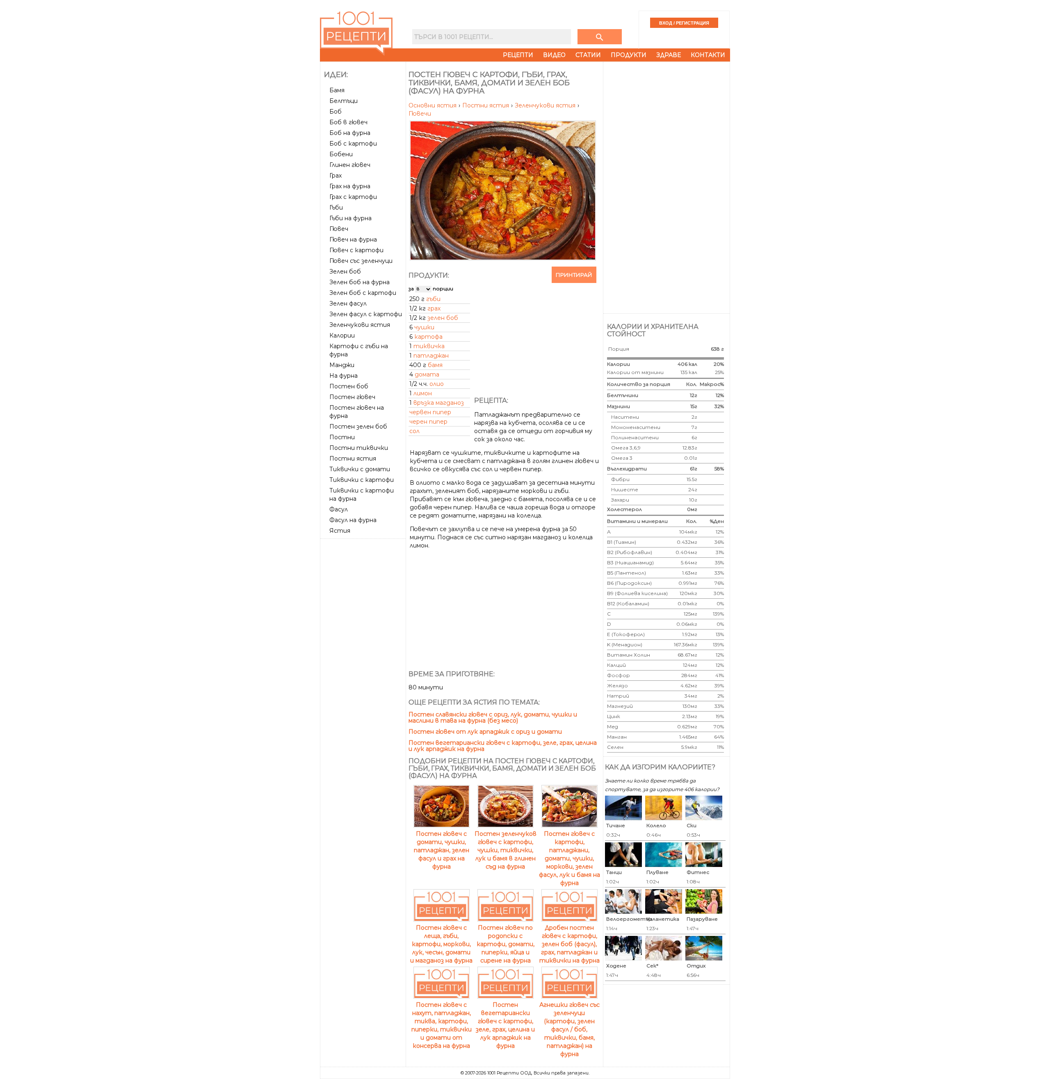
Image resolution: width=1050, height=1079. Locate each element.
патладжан (431, 355)
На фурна (343, 375)
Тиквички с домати (359, 469)
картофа (428, 336)
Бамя (337, 90)
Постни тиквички (358, 448)
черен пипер (428, 421)
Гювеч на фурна (353, 239)
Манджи (341, 365)
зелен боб (442, 318)
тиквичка (429, 346)
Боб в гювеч (348, 122)
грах (434, 308)
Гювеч (338, 229)
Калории (342, 335)
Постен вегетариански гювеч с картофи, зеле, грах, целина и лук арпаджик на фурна (503, 746)
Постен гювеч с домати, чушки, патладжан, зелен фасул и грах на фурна (441, 850)
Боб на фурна (349, 133)
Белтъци (343, 101)
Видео (554, 55)
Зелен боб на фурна (359, 282)
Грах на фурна (349, 186)
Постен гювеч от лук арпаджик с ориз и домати (485, 731)
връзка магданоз (438, 402)
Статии (588, 55)
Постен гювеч (352, 397)
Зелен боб (345, 271)
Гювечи (420, 113)
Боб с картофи (353, 143)
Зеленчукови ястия (359, 324)
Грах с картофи (353, 197)
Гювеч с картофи (356, 250)
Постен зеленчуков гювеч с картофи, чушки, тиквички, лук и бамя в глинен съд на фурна (505, 850)
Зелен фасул (348, 303)
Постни (342, 437)
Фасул (338, 509)
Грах (335, 175)
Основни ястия (433, 105)
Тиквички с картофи (361, 480)
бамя (435, 365)
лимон (422, 393)
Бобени (341, 154)
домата (427, 374)
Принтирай (574, 274)
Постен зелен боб (358, 426)
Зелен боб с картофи (362, 293)
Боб (335, 111)
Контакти (708, 55)
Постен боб (348, 386)
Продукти (628, 55)
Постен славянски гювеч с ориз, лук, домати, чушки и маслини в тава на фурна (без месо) (493, 717)
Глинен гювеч (349, 165)
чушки (424, 327)
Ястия (339, 530)
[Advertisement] (363, 665)
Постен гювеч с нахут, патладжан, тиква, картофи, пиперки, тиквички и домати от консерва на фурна (441, 1025)
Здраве (668, 55)
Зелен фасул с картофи (365, 314)
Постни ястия (352, 458)
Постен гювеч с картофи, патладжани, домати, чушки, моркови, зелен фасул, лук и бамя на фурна (569, 858)
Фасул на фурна (353, 520)
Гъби (336, 207)
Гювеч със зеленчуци (361, 261)
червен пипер (430, 412)
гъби (433, 299)
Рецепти (518, 55)
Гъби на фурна (350, 218)
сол (414, 431)
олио (436, 384)
